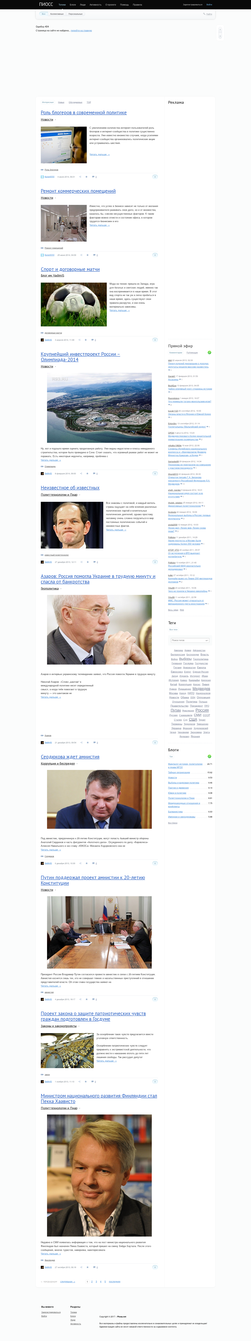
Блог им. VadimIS (52, 275)
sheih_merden (174, 489)
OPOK (171, 432)
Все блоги (172, 822)
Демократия (189, 667)
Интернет (195, 675)
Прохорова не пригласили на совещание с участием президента (189, 466)
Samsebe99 (173, 461)
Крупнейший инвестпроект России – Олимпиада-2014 (80, 357)
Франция (187, 728)
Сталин (178, 719)
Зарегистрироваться (192, 4)
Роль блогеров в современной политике (84, 112)
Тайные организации (179, 772)
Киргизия (206, 680)
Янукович (184, 736)
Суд (185, 719)
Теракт (202, 719)
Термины (176, 724)
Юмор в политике (177, 792)
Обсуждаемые (75, 102)
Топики (62, 4)
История (174, 680)
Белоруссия (178, 654)
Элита (206, 732)
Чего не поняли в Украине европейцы (187, 591)
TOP (89, 102)
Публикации (192, 352)
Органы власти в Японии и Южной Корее (189, 413)
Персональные (76, 13)
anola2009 (172, 524)
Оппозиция (203, 697)
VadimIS (48, 339)
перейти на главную (81, 30)
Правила (137, 4)
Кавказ (183, 680)
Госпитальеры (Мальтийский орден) (187, 426)
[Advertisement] (125, 64)
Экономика (196, 732)
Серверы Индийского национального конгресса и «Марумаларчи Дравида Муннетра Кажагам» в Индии (187, 452)
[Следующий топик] (220, 36)
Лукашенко (184, 689)
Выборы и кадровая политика (183, 782)
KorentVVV (49, 176)
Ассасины (173, 379)
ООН (192, 697)
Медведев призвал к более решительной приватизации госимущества (189, 437)
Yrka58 (171, 587)
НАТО (191, 693)
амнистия (49, 992)
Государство (201, 663)
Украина (176, 728)
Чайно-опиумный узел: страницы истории (190, 388)
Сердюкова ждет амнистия (70, 756)
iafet (170, 360)
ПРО (206, 705)
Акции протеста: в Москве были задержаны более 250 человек (184, 542)
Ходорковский (201, 728)
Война (174, 659)
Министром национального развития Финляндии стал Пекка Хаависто (99, 1098)
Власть (204, 654)
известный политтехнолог (57, 554)
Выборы (185, 658)
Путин (176, 710)
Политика (191, 701)
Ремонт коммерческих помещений (78, 191)
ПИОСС (46, 4)
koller (170, 575)
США (193, 719)
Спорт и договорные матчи (70, 269)
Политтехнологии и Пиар (181, 797)
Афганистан (199, 650)
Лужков (173, 688)
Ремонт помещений (54, 247)
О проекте (110, 4)
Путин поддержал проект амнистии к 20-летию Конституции (93, 880)
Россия (202, 710)
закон (47, 1074)
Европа (201, 667)
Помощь (124, 4)
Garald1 (171, 376)
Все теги (173, 629)
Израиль (184, 675)
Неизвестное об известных (70, 487)
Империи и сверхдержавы (181, 816)
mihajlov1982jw (175, 445)
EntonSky (172, 423)
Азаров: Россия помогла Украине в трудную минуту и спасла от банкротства (98, 579)
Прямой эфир (180, 345)
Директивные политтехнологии (184, 505)
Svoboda (172, 511)
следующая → (67, 1281)
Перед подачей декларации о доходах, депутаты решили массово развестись (188, 365)
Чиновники (183, 732)
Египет (187, 671)
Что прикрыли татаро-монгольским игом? (189, 401)
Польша (203, 701)
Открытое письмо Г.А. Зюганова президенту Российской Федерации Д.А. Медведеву (189, 480)
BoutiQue (172, 385)
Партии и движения (178, 787)
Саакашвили (185, 715)
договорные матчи (53, 332)
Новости (174, 697)
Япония (195, 736)
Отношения (178, 701)
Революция (188, 710)
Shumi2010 (173, 473)
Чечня (173, 732)
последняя (114, 1281)
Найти (209, 13)
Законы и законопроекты (59, 1026)
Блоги (73, 4)
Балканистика (175, 811)
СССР (206, 715)
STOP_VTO (173, 549)
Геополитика (200, 659)
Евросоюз (177, 671)
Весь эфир (173, 609)
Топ (171, 756)
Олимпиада (50, 466)
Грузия (177, 667)
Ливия (205, 684)
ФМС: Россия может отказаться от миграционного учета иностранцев (186, 602)
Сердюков (49, 856)
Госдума (188, 663)
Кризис (196, 684)
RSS (182, 609)
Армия (187, 650)
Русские (173, 715)
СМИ (197, 714)
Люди (83, 4)
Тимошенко (202, 723)
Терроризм (189, 723)
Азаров (48, 735)
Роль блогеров (51, 169)
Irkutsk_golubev (175, 502)
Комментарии (175, 352)
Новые (61, 102)
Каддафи (194, 680)
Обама (185, 697)
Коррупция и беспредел (58, 763)
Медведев (201, 688)
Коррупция (185, 684)
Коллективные (57, 13)
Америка (178, 650)
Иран (205, 676)
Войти (209, 4)
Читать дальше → (99, 154)
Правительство (180, 705)
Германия (177, 663)
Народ (182, 693)
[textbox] (190, 640)
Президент (196, 705)
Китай (173, 684)
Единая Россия (201, 671)
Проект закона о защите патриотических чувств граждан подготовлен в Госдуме (93, 1016)
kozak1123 (173, 410)
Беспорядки (193, 654)
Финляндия (50, 1260)
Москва (173, 693)
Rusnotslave (173, 398)
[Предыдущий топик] (220, 30)
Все (43, 13)
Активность (95, 4)
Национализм (203, 693)
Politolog (171, 537)
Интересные (48, 102)
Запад (175, 675)
